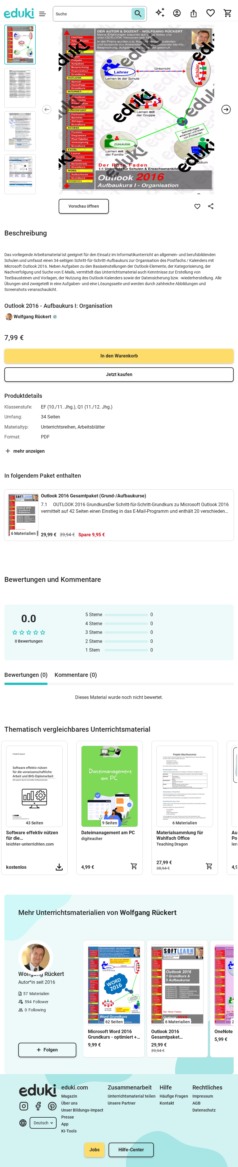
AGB (196, 1103)
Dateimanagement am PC (108, 832)
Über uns (69, 1103)
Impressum (202, 1096)
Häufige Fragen (174, 1096)
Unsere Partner (122, 1103)
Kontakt (167, 1103)
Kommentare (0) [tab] (76, 674)
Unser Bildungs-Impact (82, 1110)
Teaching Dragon (172, 844)
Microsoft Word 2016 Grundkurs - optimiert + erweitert (112, 1034)
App (64, 1124)
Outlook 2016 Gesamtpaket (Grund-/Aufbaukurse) (93, 496)
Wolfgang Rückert (32, 316)
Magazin (69, 1096)
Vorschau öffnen (83, 206)
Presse (67, 1117)
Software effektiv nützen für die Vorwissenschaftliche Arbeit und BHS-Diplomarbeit (32, 835)
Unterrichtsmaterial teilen (132, 1096)
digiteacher (91, 838)
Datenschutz (204, 1110)
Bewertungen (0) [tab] (26, 674)
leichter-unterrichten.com (30, 844)
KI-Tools (69, 1131)
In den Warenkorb (119, 356)
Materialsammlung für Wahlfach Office (179, 835)
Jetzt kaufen (119, 374)
